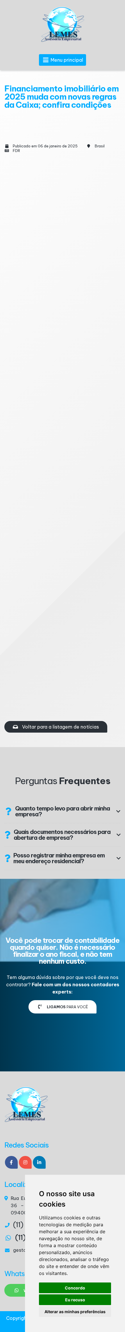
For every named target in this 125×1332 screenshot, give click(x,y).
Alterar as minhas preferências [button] (75, 1311)
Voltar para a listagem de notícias (60, 727)
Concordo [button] (75, 1287)
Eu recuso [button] (75, 1299)
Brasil (100, 146)
